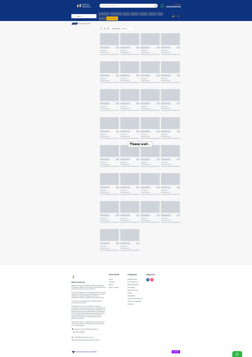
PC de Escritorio (132, 282)
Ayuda (111, 284)
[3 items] (104, 28)
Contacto (112, 282)
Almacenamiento (133, 284)
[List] (108, 28)
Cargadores (131, 296)
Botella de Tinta (132, 290)
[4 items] (101, 28)
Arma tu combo (114, 287)
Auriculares (131, 287)
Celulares (130, 304)
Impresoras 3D (132, 279)
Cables (129, 293)
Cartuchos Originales (134, 301)
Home (75, 23)
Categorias (79, 16)
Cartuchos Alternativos (134, 298)
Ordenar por (116, 28)
